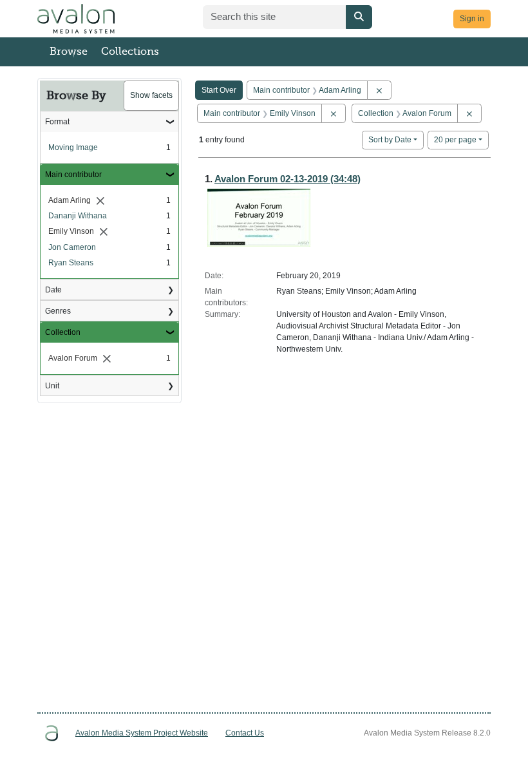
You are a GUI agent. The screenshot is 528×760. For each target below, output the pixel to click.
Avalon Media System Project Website (141, 732)
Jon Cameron (72, 247)
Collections (130, 51)
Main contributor (73, 174)
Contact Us (244, 732)
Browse (69, 51)
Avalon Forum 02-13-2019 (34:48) (287, 178)
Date (53, 289)
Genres (58, 311)
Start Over (219, 90)
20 (455, 139)
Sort (389, 139)
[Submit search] (359, 17)
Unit (52, 385)
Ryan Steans (70, 262)
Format (57, 121)
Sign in (472, 18)
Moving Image (73, 147)
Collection (62, 332)
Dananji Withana (77, 215)
